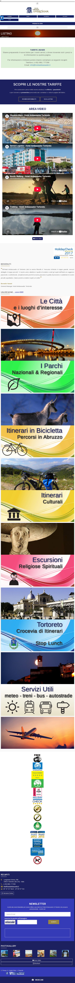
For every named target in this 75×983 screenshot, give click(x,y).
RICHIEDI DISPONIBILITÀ (29, 99)
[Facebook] (37, 3)
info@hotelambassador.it (40, 65)
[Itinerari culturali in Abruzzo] (37, 522)
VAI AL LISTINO (48, 99)
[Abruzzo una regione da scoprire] (37, 328)
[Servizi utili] (37, 716)
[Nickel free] (37, 826)
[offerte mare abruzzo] (44, 953)
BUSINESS (46, 16)
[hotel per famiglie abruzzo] (68, 953)
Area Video (38, 238)
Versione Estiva (8, 893)
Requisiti (20, 970)
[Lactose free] (37, 817)
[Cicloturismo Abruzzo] (37, 457)
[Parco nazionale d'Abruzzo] (37, 393)
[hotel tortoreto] (19, 953)
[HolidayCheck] (37, 800)
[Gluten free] (37, 809)
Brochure (37, 963)
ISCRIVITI (53, 922)
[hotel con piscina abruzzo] (56, 953)
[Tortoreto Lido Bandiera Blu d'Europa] (37, 766)
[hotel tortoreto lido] (7, 953)
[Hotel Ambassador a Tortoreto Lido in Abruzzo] (37, 10)
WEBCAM (39, 980)
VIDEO (27, 16)
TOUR (9, 19)
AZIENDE (9, 16)
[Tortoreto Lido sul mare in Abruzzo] (37, 651)
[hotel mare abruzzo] (31, 953)
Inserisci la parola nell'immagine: (16, 918)
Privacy (4, 970)
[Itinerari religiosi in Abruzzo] (37, 587)
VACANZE (65, 16)
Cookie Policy (12, 970)
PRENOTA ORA (37, 23)
